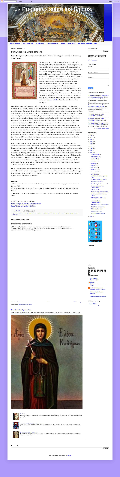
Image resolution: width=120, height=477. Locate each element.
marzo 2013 (94, 169)
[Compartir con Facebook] (32, 211)
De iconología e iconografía (98, 213)
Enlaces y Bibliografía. (68, 43)
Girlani (52, 213)
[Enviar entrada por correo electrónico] (24, 210)
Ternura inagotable (94, 279)
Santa (13, 203)
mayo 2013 (94, 165)
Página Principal (15, 43)
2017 (91, 144)
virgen (16, 214)
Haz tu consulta (28, 43)
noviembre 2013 (95, 154)
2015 (91, 148)
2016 (91, 146)
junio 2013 (94, 163)
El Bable (92, 282)
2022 (91, 135)
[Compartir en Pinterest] (34, 211)
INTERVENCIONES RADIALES (87, 43)
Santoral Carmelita (52, 43)
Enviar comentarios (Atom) (25, 304)
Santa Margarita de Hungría (98, 206)
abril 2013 (94, 167)
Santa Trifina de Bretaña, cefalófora (23, 206)
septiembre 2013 (95, 156)
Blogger (69, 455)
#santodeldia (19, 213)
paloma (64, 213)
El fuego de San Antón (96, 209)
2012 (91, 216)
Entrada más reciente (17, 302)
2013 (91, 152)
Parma (68, 213)
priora (71, 213)
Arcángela (25, 213)
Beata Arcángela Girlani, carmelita (99, 184)
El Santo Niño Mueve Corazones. (28, 432)
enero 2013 (94, 174)
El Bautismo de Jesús (96, 211)
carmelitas (30, 213)
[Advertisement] (46, 286)
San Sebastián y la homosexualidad (96, 201)
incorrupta (56, 213)
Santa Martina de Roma (97, 181)
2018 (91, 141)
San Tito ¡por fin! (95, 189)
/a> (98, 305)
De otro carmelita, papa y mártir (99, 179)
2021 (91, 137)
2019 (91, 139)
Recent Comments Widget (103, 128)
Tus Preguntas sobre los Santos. (51, 9)
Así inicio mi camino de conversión (98, 289)
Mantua (61, 213)
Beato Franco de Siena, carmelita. (99, 191)
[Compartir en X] (30, 211)
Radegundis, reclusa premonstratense (28, 203)
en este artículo (52, 100)
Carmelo (35, 213)
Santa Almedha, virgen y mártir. (21, 310)
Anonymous (91, 105)
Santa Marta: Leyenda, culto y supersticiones (31, 423)
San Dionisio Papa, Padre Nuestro (99, 204)
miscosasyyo (93, 278)
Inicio (48, 302)
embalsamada (41, 213)
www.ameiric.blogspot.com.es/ (98, 296)
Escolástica (47, 213)
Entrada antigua (78, 302)
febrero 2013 (94, 172)
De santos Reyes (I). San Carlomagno (97, 186)
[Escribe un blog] (29, 211)
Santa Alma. (23, 414)
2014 (91, 150)
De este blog (40, 43)
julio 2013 (93, 161)
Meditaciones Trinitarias (96, 288)
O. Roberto (91, 95)
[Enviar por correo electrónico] (27, 211)
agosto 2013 (94, 158)
